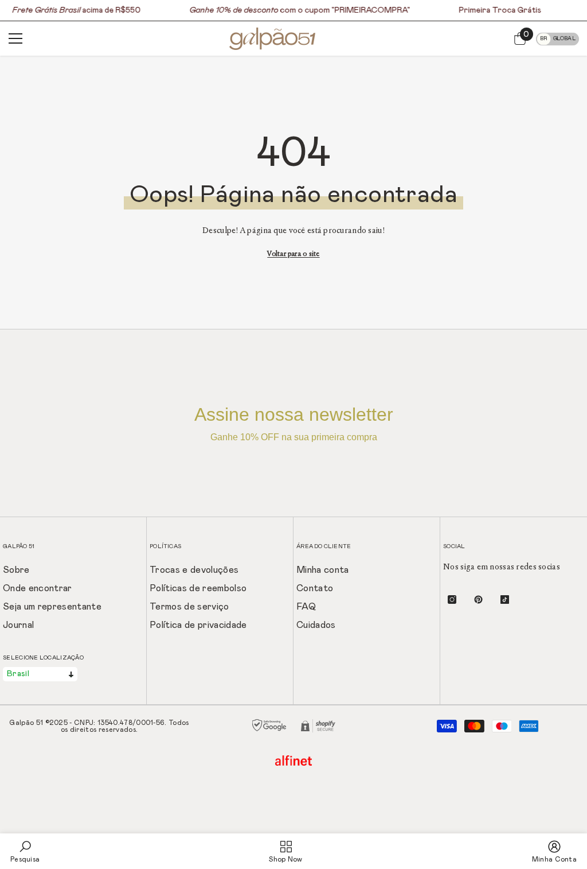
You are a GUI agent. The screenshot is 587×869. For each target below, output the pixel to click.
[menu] (15, 38)
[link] (25, 851)
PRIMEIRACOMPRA (370, 10)
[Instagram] (452, 599)
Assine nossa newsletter (293, 423)
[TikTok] (505, 599)
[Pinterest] (478, 599)
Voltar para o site (293, 254)
